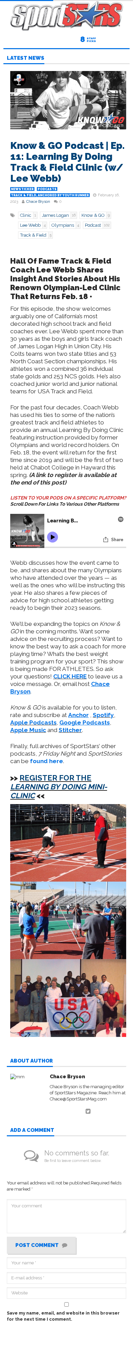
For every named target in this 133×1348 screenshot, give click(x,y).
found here (46, 761)
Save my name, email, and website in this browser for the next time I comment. (63, 1316)
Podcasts (47, 189)
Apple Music (28, 730)
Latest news (25, 58)
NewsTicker (22, 189)
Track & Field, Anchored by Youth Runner (50, 195)
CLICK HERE (70, 676)
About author (31, 1061)
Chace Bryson (38, 201)
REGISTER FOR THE (58, 786)
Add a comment (32, 1130)
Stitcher (70, 730)
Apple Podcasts (33, 722)
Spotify (103, 715)
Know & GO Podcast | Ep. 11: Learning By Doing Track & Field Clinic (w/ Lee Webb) (67, 162)
